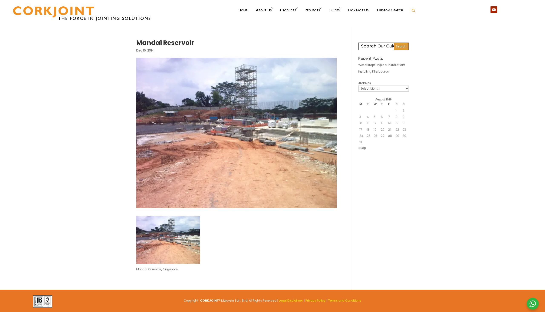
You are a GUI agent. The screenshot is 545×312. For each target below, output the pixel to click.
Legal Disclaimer (291, 300)
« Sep (362, 148)
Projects (312, 10)
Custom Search (390, 10)
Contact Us (358, 10)
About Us (264, 10)
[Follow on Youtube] (493, 9)
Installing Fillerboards (373, 71)
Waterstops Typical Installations (382, 65)
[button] (413, 11)
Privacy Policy (315, 300)
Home (242, 10)
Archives (364, 83)
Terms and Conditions (344, 300)
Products (288, 10)
